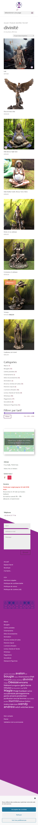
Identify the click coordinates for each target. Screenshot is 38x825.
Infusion (7, 688)
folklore (7, 685)
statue (21, 701)
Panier (6, 719)
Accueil (6, 23)
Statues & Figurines (10, 405)
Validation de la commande (13, 722)
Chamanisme (8, 375)
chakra (16, 677)
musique (22, 691)
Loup (21, 688)
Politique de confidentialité (13, 583)
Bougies (7, 369)
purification (8, 698)
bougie (9, 676)
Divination (7, 381)
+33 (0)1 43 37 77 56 (10, 515)
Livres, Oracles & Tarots (12, 393)
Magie (8, 690)
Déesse (13, 682)
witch (17, 707)
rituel (28, 698)
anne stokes (11, 674)
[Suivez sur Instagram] (9, 478)
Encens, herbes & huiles (12, 384)
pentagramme (22, 693)
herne (28, 685)
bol (26, 674)
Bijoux (6, 366)
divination (19, 680)
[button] (35, 798)
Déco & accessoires (10, 378)
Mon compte (8, 716)
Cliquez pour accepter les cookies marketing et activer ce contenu (19, 442)
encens (23, 682)
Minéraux (7, 396)
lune (25, 688)
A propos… (7, 571)
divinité (28, 679)
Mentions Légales (10, 580)
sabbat (32, 698)
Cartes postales (9, 371)
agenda (6, 674)
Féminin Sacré (9, 387)
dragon (6, 683)
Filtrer (7, 416)
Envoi (25, 552)
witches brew (27, 707)
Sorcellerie (7, 402)
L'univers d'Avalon (10, 390)
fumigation (15, 685)
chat (32, 676)
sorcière (6, 701)
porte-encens (10, 696)
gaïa (23, 685)
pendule (11, 693)
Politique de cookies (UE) (12, 589)
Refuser (19, 815)
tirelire (6, 704)
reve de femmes (19, 698)
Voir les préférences (19, 820)
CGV (5, 577)
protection (22, 696)
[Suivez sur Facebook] (5, 478)
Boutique (7, 568)
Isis (13, 688)
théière (27, 701)
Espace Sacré (8, 565)
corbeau (14, 680)
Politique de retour (10, 586)
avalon (20, 673)
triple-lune (13, 704)
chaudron (8, 680)
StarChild (14, 701)
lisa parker (17, 688)
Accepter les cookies (19, 809)
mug (15, 691)
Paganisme (8, 399)
